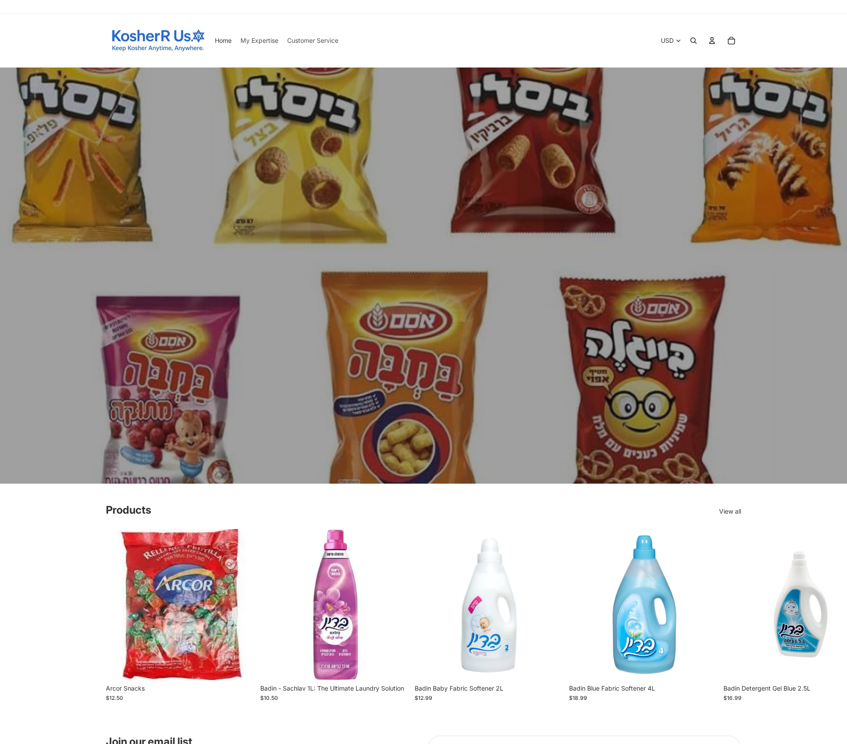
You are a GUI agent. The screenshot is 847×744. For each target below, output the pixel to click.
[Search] (693, 40)
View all (730, 511)
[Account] (712, 40)
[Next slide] (731, 615)
